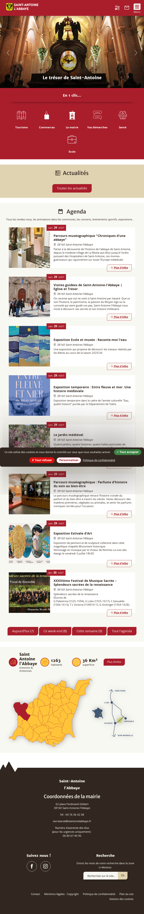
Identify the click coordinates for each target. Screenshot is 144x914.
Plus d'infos (114, 662)
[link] (127, 8)
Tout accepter (129, 452)
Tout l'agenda (122, 631)
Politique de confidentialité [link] (99, 460)
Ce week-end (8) (55, 631)
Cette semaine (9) (89, 631)
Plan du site (126, 894)
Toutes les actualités (72, 188)
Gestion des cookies (121, 899)
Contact (35, 894)
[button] (7, 52)
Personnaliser (68, 460)
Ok (123, 875)
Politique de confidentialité (99, 894)
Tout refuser (43, 460)
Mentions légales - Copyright (61, 894)
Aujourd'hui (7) (23, 631)
